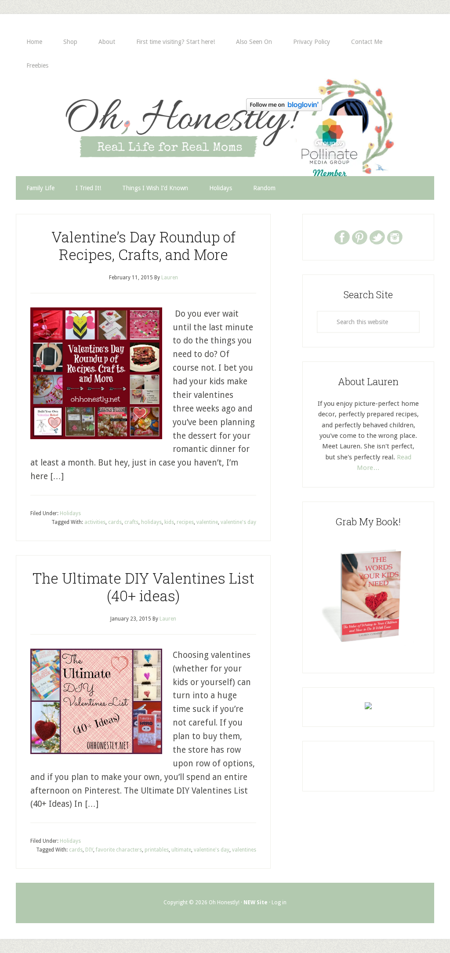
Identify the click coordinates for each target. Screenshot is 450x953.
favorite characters (119, 850)
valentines (244, 850)
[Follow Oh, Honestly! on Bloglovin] (284, 108)
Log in (279, 902)
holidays (151, 522)
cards (115, 522)
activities (94, 522)
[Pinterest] (359, 237)
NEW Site (255, 902)
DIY (89, 850)
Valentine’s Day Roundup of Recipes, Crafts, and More (143, 245)
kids (169, 522)
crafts (131, 522)
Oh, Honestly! (107, 122)
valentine (207, 522)
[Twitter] (377, 237)
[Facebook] (342, 237)
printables (157, 850)
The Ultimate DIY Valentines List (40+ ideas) (143, 586)
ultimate (181, 850)
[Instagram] (394, 237)
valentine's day (238, 522)
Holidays (70, 513)
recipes (185, 522)
